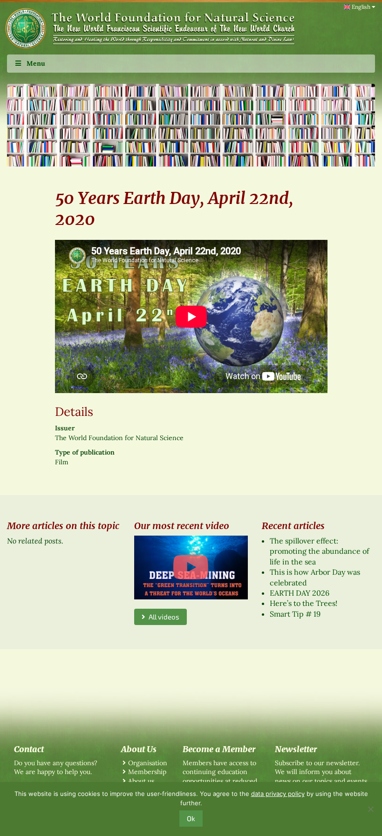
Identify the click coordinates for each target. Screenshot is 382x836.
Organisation (147, 763)
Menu (36, 63)
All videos (162, 616)
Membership (147, 772)
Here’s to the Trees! (303, 603)
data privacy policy (278, 793)
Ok (191, 818)
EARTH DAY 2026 (299, 593)
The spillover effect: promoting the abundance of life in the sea (319, 551)
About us (141, 781)
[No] (370, 809)
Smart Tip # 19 (295, 614)
